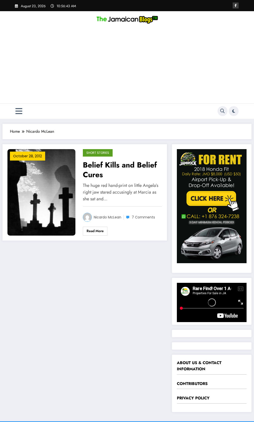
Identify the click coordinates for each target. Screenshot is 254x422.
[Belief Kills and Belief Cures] (41, 192)
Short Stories (97, 153)
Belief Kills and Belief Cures (120, 169)
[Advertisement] (127, 66)
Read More (95, 230)
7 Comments (143, 217)
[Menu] (18, 111)
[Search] (222, 111)
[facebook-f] (236, 5)
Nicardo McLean (107, 217)
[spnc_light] (234, 111)
